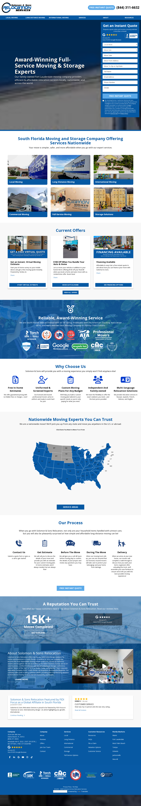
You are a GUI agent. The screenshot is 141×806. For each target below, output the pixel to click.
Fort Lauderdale (118, 739)
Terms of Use (114, 113)
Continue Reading (16, 715)
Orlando (115, 751)
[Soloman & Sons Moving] (102, 666)
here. (116, 608)
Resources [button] (129, 18)
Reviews (43, 739)
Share (12, 275)
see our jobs (38, 632)
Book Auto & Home (70, 285)
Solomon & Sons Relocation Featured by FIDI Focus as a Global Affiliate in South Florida (37, 701)
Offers (42, 743)
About (42, 735)
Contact (43, 751)
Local (66, 735)
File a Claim (92, 743)
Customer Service (94, 751)
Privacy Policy (124, 113)
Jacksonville (116, 755)
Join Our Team (45, 747)
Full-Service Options (71, 755)
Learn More (21, 679)
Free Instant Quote (101, 7)
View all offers (70, 292)
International (68, 743)
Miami (114, 735)
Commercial (68, 747)
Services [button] (82, 18)
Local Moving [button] (12, 18)
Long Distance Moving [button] (35, 18)
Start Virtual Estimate (27, 285)
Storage (67, 751)
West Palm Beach (118, 743)
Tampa (115, 747)
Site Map (75, 787)
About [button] (106, 18)
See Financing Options (113, 285)
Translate (84, 791)
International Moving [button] (59, 18)
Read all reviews (80, 710)
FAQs (90, 739)
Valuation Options (94, 747)
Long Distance (69, 739)
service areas (70, 507)
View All (115, 759)
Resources (92, 735)
